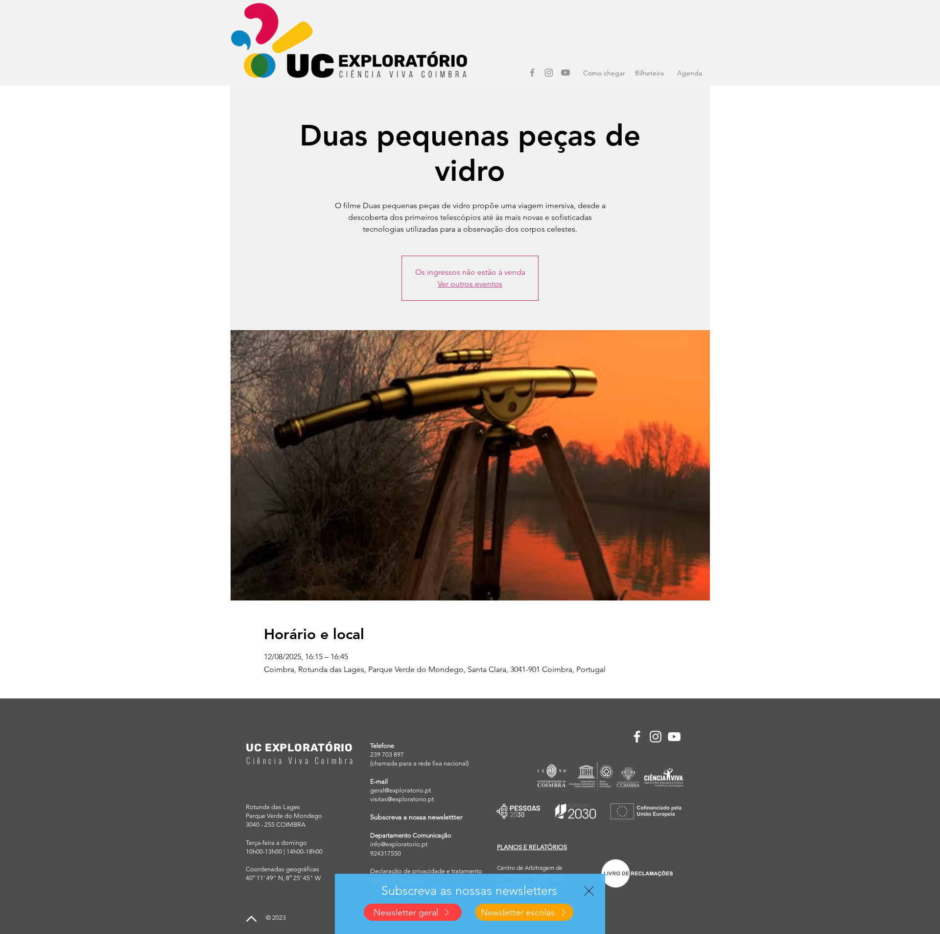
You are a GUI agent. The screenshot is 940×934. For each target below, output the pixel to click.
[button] (589, 891)
